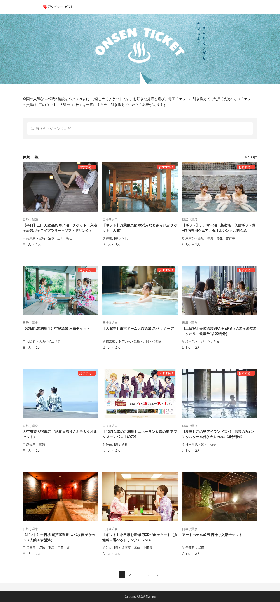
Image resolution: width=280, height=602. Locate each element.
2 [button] (130, 574)
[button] (157, 574)
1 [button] (122, 574)
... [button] (138, 574)
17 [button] (148, 574)
